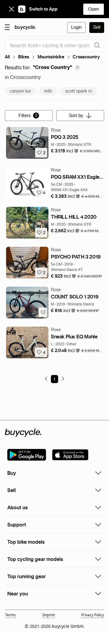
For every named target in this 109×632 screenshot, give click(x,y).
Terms (10, 614)
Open (93, 9)
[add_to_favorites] (43, 312)
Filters (27, 115)
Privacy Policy (92, 614)
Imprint (48, 614)
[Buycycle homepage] (25, 27)
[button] (65, 151)
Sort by (76, 115)
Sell (96, 27)
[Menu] (7, 26)
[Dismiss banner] (11, 9)
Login (76, 27)
